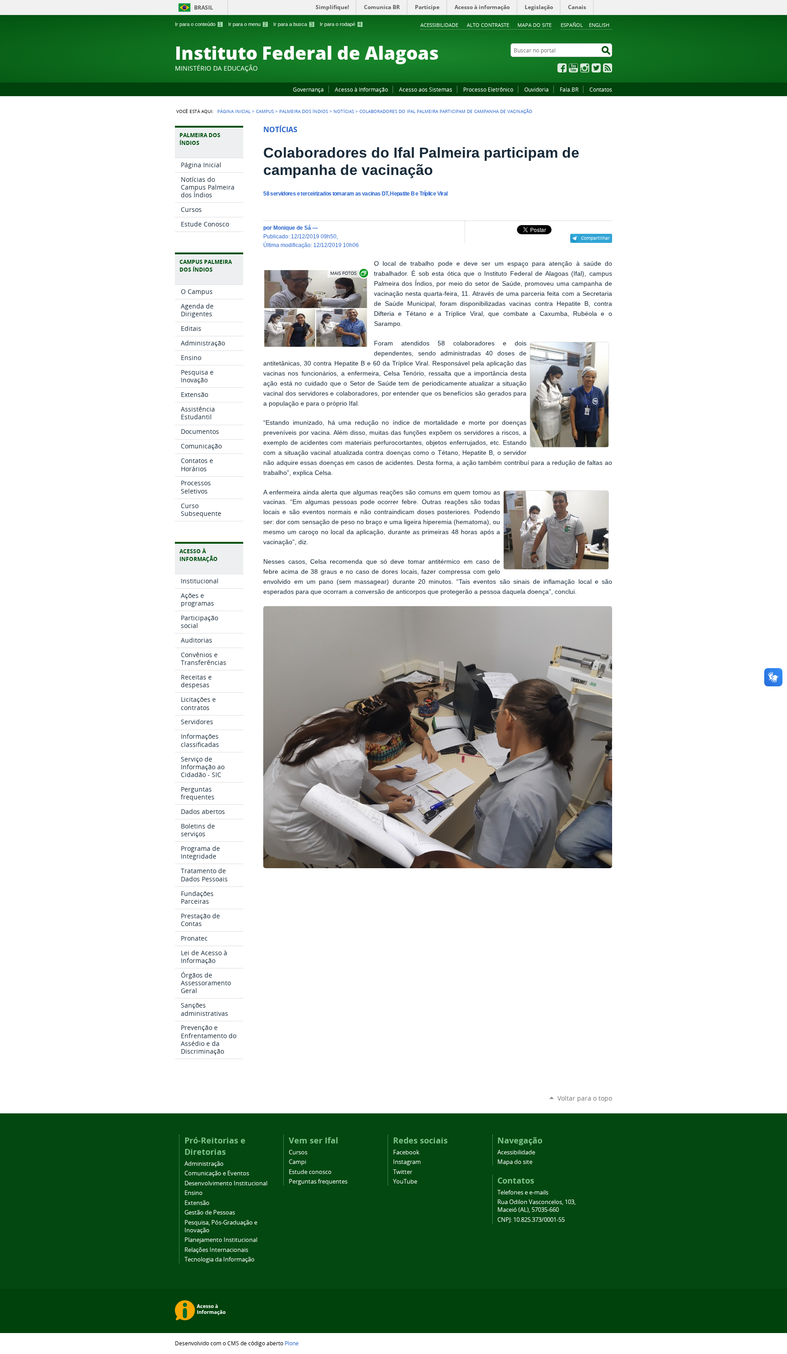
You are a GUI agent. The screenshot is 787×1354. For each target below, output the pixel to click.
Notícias (343, 111)
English (599, 24)
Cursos (298, 1152)
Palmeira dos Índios (303, 111)
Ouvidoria (536, 89)
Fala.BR (569, 89)
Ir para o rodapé (340, 24)
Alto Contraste (488, 24)
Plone (292, 1343)
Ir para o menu (247, 24)
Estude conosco (310, 1172)
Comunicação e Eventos (216, 1173)
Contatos (600, 89)
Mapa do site (534, 24)
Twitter (596, 67)
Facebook (562, 67)
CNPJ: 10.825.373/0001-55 (531, 1220)
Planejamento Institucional (220, 1240)
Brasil (203, 7)
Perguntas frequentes (318, 1181)
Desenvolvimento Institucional (225, 1183)
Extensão (197, 1203)
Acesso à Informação (361, 89)
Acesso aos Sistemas (425, 89)
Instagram (584, 67)
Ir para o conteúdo (198, 24)
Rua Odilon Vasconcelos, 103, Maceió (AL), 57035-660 (536, 1206)
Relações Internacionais (216, 1250)
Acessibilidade (439, 24)
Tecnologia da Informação (219, 1259)
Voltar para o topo (584, 1098)
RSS (607, 67)
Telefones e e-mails (522, 1192)
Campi (297, 1162)
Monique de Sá (292, 228)
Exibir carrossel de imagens (348, 273)
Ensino (193, 1193)
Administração (204, 1164)
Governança (308, 89)
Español (572, 24)
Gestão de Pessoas (209, 1212)
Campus (265, 111)
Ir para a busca (293, 24)
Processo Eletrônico (488, 89)
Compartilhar (595, 238)
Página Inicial (233, 111)
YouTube (573, 67)
